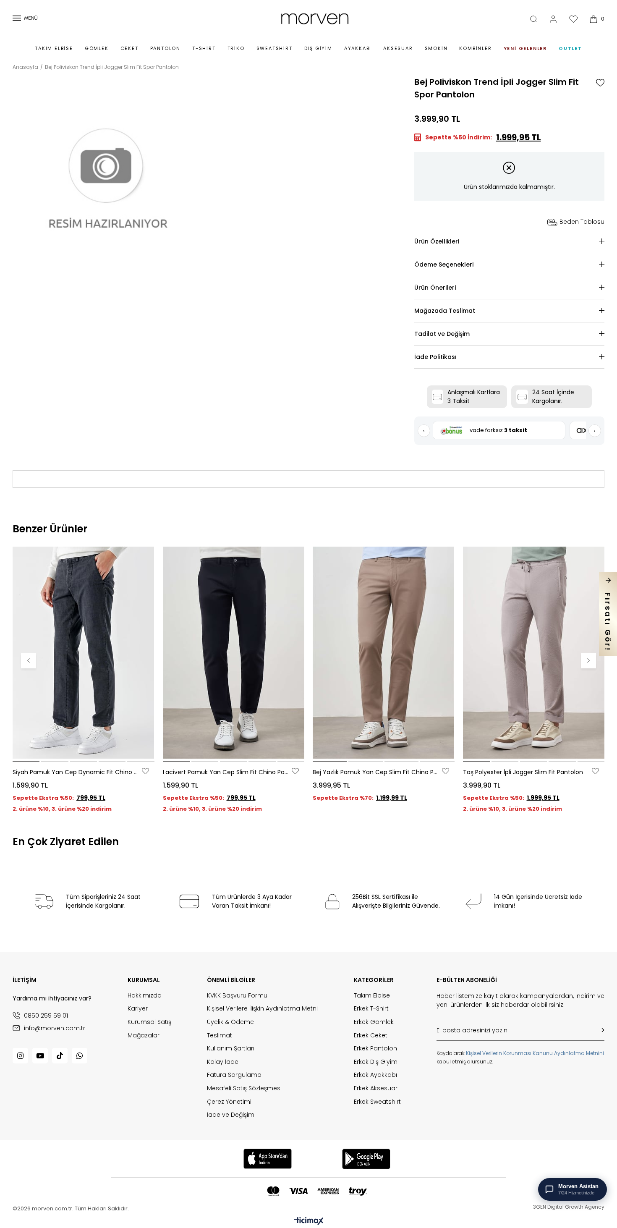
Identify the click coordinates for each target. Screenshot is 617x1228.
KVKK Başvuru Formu (237, 996)
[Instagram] (20, 1055)
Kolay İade (222, 1062)
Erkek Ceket (370, 1035)
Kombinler (475, 48)
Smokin (436, 48)
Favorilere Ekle (145, 771)
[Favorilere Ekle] (600, 83)
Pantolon (165, 48)
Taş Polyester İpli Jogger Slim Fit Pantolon (523, 772)
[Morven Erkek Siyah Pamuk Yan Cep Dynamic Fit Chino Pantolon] (83, 652)
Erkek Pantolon (375, 1049)
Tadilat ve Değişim (442, 334)
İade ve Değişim (230, 1115)
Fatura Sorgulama (234, 1075)
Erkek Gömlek (374, 1022)
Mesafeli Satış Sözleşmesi (244, 1088)
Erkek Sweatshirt (377, 1102)
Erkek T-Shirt (371, 1009)
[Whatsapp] (79, 1055)
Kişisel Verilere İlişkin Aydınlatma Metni (262, 1009)
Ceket (129, 48)
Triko (236, 48)
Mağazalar (143, 1035)
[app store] (267, 1159)
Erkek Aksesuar (375, 1088)
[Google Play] (366, 1159)
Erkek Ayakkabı (375, 1075)
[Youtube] (40, 1055)
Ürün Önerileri (435, 287)
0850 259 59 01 (46, 1015)
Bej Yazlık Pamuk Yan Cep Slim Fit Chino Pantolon (376, 772)
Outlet (570, 48)
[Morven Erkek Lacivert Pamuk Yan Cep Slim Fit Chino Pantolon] (234, 652)
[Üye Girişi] (553, 19)
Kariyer (138, 1009)
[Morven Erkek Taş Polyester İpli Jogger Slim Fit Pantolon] (534, 652)
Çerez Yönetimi (229, 1102)
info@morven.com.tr (54, 1028)
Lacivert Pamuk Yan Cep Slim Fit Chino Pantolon (226, 772)
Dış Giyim (318, 48)
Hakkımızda (145, 996)
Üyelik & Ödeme (230, 1022)
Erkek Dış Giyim (375, 1062)
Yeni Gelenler (525, 48)
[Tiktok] (60, 1055)
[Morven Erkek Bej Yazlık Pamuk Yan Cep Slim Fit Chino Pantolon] (384, 652)
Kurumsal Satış (149, 1022)
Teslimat (219, 1035)
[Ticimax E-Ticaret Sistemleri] (309, 1221)
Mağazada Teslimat (444, 310)
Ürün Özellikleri (436, 241)
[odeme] (317, 1191)
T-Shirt (204, 48)
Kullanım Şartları (230, 1049)
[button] (26, 761)
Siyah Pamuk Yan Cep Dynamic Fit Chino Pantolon (76, 772)
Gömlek (97, 48)
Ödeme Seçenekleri (443, 264)
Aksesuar (398, 48)
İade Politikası (435, 357)
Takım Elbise (54, 48)
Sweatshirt (274, 48)
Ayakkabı (357, 48)
